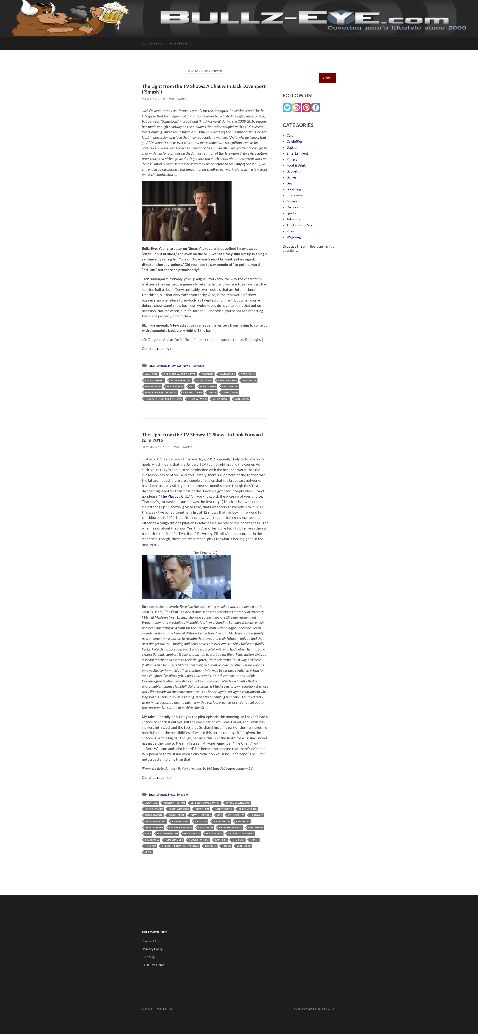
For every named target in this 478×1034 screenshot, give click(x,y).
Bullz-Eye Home (153, 965)
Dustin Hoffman (200, 815)
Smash (212, 392)
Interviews (174, 365)
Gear (290, 183)
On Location (295, 207)
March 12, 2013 (153, 99)
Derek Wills (248, 374)
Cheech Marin (154, 809)
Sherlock (238, 839)
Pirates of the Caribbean (161, 392)
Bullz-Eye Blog (181, 43)
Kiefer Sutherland (230, 827)
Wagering (293, 237)
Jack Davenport (180, 380)
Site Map (149, 957)
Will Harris (178, 99)
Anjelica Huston (174, 802)
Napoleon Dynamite (241, 833)
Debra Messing (247, 809)
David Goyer (227, 374)
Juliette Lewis (154, 827)
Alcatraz (151, 802)
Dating (291, 147)
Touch (226, 845)
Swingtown (230, 392)
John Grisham (180, 821)
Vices (290, 231)
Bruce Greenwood (238, 802)
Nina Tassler (208, 386)
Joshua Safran (227, 380)
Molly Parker (175, 386)
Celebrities (294, 141)
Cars (289, 135)
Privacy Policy (153, 949)
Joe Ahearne (204, 380)
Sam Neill (220, 839)
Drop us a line (292, 246)
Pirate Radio (230, 386)
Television (197, 365)
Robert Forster (199, 839)
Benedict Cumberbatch (205, 802)
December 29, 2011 (156, 447)
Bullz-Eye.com (152, 43)
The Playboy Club (174, 496)
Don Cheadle (176, 815)
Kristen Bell (255, 827)
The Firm (150, 845)
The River (210, 845)
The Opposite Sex (299, 225)
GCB (219, 815)
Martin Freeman (167, 833)
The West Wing (197, 398)
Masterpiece (192, 833)
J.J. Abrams (256, 815)
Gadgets (292, 171)
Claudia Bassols (179, 809)
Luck (148, 833)
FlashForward (154, 380)
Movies (291, 201)
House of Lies (236, 815)
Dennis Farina (153, 815)
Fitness (291, 159)
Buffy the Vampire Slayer (179, 374)
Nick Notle (152, 839)
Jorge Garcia (221, 821)
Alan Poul (151, 374)
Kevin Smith (205, 827)
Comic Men (202, 809)
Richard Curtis (192, 392)
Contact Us (151, 941)
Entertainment (158, 365)
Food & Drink (296, 165)
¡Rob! (148, 852)
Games (291, 177)
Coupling (207, 374)
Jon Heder (201, 821)
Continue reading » (157, 348)
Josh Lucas (242, 821)
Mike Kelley (249, 380)
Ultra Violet (221, 398)
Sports (291, 213)
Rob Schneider (174, 839)
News (186, 365)
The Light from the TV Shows (163, 398)
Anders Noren (317, 1009)
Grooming (293, 189)
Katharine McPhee (180, 827)
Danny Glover (223, 809)
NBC (191, 386)
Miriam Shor (153, 386)
